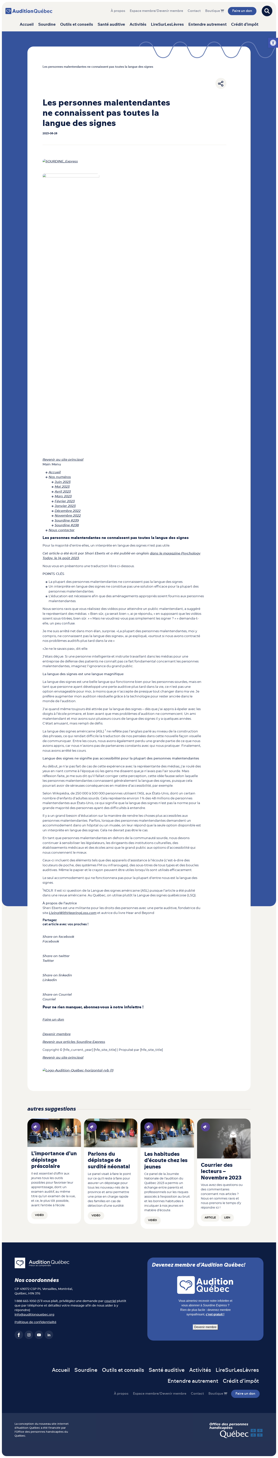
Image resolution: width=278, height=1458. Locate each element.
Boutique (212, 11)
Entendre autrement (207, 24)
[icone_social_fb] (19, 1335)
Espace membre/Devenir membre (156, 11)
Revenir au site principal (63, 459)
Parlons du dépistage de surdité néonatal (109, 1160)
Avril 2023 (63, 491)
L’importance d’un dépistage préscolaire (54, 1160)
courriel (110, 1301)
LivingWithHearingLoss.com (72, 913)
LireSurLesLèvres (167, 24)
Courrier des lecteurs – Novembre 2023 (221, 1172)
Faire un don (242, 11)
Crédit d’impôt (244, 24)
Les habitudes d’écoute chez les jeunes (166, 1161)
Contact (194, 11)
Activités (138, 24)
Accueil (27, 24)
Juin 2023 (63, 482)
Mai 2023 (62, 486)
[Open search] (267, 11)
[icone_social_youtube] (39, 1335)
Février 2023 (65, 501)
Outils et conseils (76, 24)
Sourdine (47, 24)
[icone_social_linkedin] (49, 1335)
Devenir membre (57, 1034)
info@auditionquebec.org (34, 1314)
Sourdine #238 (67, 525)
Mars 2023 (63, 496)
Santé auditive (111, 24)
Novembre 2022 (68, 515)
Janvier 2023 (65, 506)
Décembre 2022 (68, 510)
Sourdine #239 (67, 520)
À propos (118, 11)
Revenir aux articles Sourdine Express (74, 1041)
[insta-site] (29, 1335)
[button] (273, 43)
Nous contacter (62, 530)
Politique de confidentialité (35, 1322)
